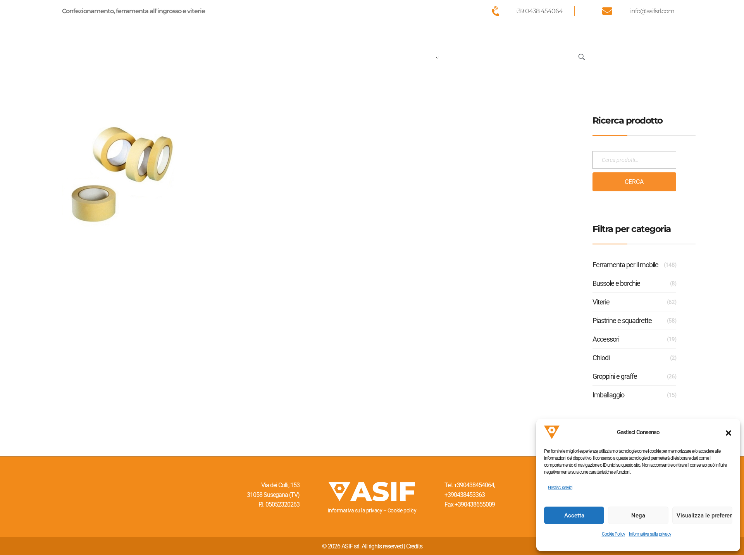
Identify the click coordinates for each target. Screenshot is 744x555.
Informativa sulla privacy (650, 534)
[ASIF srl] (113, 55)
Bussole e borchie (616, 283)
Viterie (601, 302)
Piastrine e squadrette (622, 320)
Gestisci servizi (560, 487)
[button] (728, 432)
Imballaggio (608, 395)
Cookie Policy (613, 534)
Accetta (574, 515)
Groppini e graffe (614, 376)
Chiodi (601, 358)
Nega (638, 515)
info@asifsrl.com (652, 11)
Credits (414, 546)
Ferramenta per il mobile (625, 265)
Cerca (634, 182)
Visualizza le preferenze (704, 515)
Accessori (605, 339)
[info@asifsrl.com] (607, 11)
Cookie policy (402, 510)
